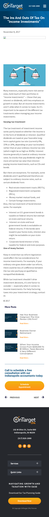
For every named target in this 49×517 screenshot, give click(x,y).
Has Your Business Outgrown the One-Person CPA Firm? (30, 317)
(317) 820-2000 (24, 438)
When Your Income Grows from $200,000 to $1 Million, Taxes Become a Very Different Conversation (32, 349)
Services (14, 463)
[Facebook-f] (20, 446)
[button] (24, 464)
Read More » (24, 323)
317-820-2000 (34, 6)
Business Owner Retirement (28, 331)
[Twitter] (24, 446)
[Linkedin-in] (29, 446)
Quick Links (16, 472)
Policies (34, 508)
